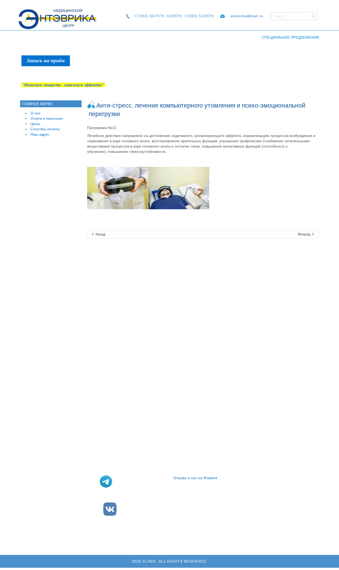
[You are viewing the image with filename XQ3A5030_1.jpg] (117, 188)
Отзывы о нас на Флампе (195, 478)
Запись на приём (46, 60)
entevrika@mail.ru (247, 16)
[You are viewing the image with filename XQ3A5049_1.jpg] (178, 188)
